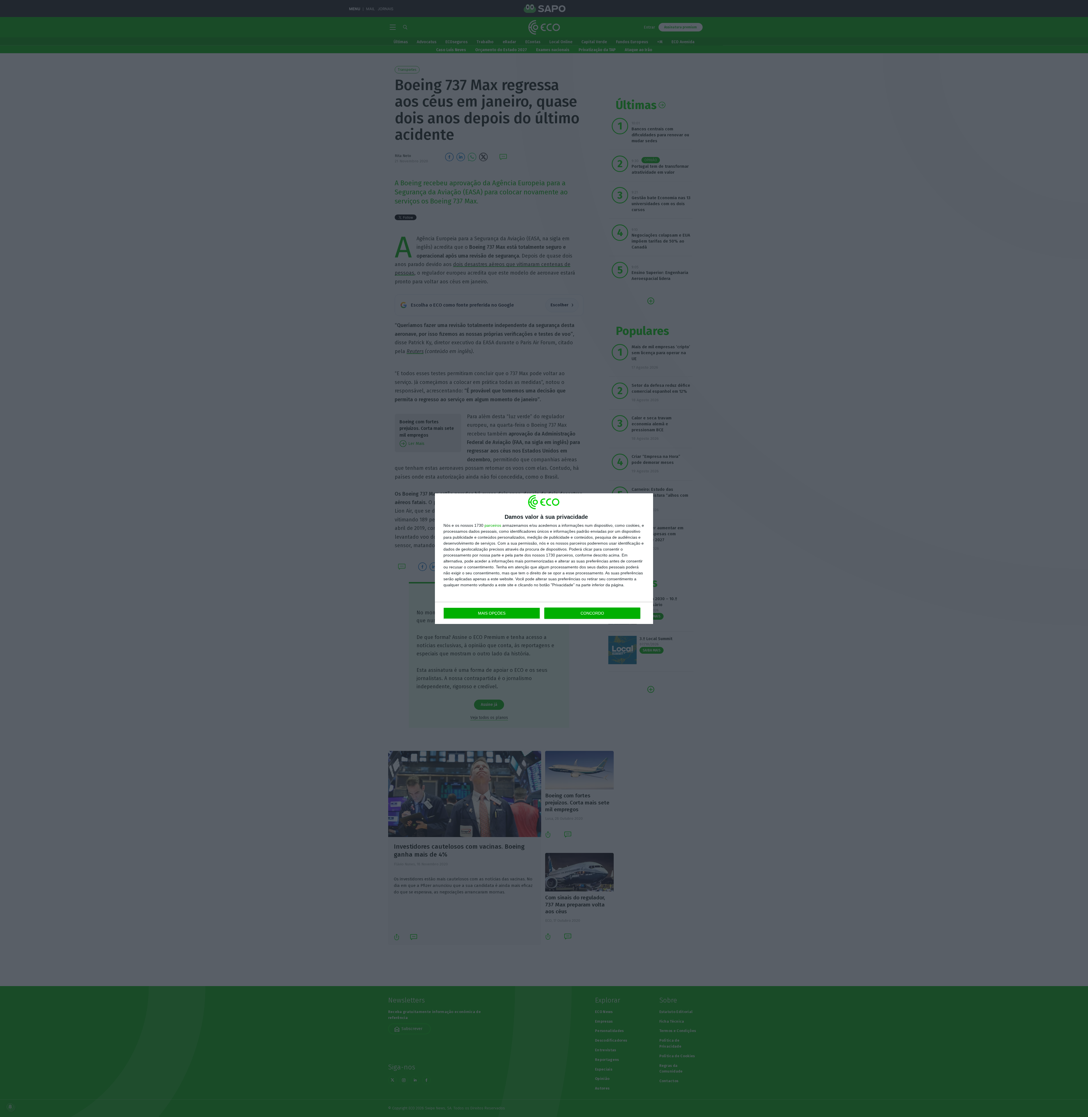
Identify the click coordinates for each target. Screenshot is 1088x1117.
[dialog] (544, 558)
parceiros (492, 525)
